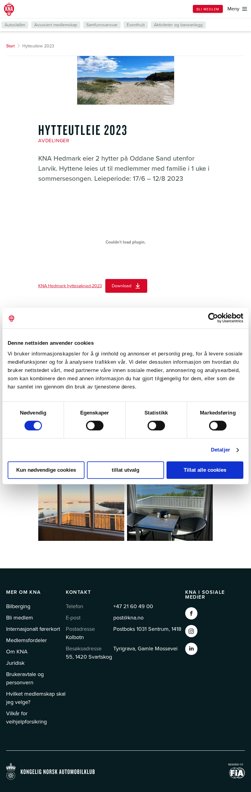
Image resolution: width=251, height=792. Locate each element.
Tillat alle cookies (205, 470)
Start (10, 46)
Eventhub (136, 25)
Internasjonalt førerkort (33, 629)
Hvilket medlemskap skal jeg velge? (36, 697)
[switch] (94, 425)
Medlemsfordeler (26, 640)
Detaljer (220, 450)
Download (121, 285)
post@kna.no (128, 617)
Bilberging (18, 606)
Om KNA (17, 651)
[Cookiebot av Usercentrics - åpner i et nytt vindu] (216, 318)
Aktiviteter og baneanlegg (178, 25)
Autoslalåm (15, 25)
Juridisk (15, 663)
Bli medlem (208, 9)
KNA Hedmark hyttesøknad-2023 (70, 285)
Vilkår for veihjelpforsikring (26, 717)
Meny (233, 9)
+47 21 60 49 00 (133, 606)
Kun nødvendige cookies (46, 470)
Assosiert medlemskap (55, 25)
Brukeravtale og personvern (25, 678)
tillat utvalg (125, 470)
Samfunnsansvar (102, 25)
